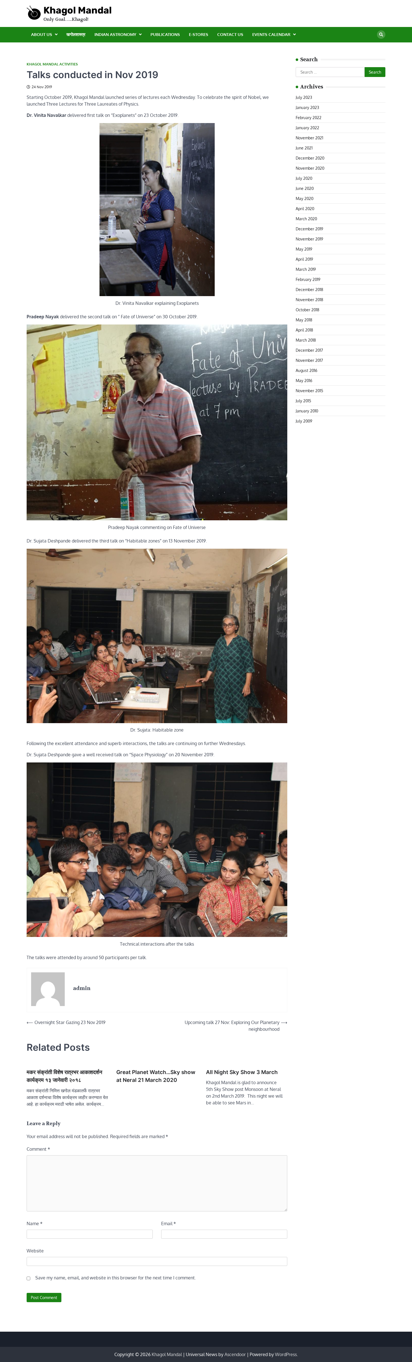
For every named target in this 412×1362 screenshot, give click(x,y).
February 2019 (308, 279)
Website (35, 1251)
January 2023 (307, 107)
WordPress (286, 1354)
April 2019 (304, 259)
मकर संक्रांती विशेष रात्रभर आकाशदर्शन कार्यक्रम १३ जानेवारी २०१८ (64, 1076)
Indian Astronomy (115, 34)
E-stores (198, 34)
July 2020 (304, 178)
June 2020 (305, 188)
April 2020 (305, 208)
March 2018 (306, 340)
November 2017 (309, 360)
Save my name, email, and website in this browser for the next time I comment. (115, 1278)
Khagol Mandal (77, 10)
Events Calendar (271, 34)
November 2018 (309, 299)
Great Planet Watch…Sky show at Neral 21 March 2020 (155, 1076)
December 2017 (309, 350)
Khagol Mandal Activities (52, 64)
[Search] (381, 34)
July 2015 (303, 400)
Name (35, 1223)
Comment (38, 1149)
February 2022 (308, 117)
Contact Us (230, 34)
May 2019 (304, 249)
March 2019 (306, 269)
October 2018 (307, 309)
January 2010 (307, 410)
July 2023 (304, 97)
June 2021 (304, 148)
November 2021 (309, 137)
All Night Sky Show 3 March (242, 1072)
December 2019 (309, 228)
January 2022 (307, 127)
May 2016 (304, 380)
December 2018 (309, 289)
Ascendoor (235, 1354)
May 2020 (304, 198)
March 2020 (306, 218)
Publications (165, 34)
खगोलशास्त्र (75, 34)
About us (41, 34)
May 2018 (304, 319)
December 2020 (310, 158)
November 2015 (309, 390)
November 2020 (310, 168)
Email (168, 1223)
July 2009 (304, 421)
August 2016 (306, 370)
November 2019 (309, 239)
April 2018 (304, 330)
